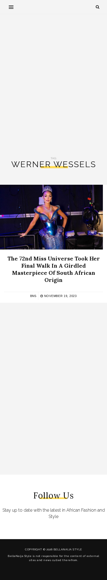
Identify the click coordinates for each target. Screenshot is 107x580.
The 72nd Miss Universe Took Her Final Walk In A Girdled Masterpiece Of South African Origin (53, 269)
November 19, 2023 (60, 296)
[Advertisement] (53, 85)
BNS (33, 296)
